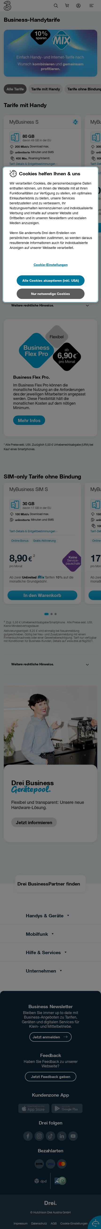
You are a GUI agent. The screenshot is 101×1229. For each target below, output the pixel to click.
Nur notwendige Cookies (50, 294)
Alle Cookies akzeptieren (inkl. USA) (50, 280)
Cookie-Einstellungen (51, 265)
